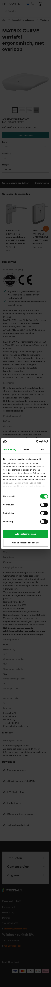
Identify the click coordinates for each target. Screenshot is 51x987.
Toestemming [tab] (9, 449)
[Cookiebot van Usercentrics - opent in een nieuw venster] (36, 442)
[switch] (44, 505)
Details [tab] (26, 449)
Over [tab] (42, 449)
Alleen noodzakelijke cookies (25, 543)
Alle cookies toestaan (25, 534)
